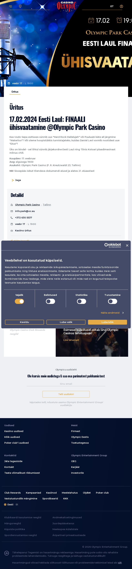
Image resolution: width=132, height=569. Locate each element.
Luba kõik (107, 322)
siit (120, 562)
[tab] (14, 92)
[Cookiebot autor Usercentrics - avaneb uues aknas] (107, 245)
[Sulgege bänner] (127, 245)
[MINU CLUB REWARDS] (121, 6)
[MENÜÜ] (10, 6)
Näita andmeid (110, 312)
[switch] (50, 301)
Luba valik (66, 322)
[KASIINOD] (20, 6)
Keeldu (24, 322)
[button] (71, 340)
